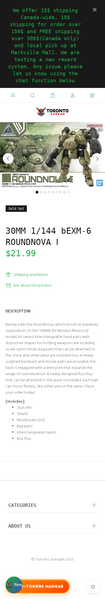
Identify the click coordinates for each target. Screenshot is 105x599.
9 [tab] (68, 192)
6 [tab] (56, 192)
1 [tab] (37, 192)
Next (97, 158)
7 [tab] (60, 192)
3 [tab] (44, 192)
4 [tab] (48, 192)
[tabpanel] (52, 155)
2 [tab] (40, 192)
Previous (8, 158)
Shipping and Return (30, 275)
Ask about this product (32, 285)
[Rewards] (14, 585)
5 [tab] (52, 192)
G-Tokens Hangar (42, 586)
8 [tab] (64, 192)
